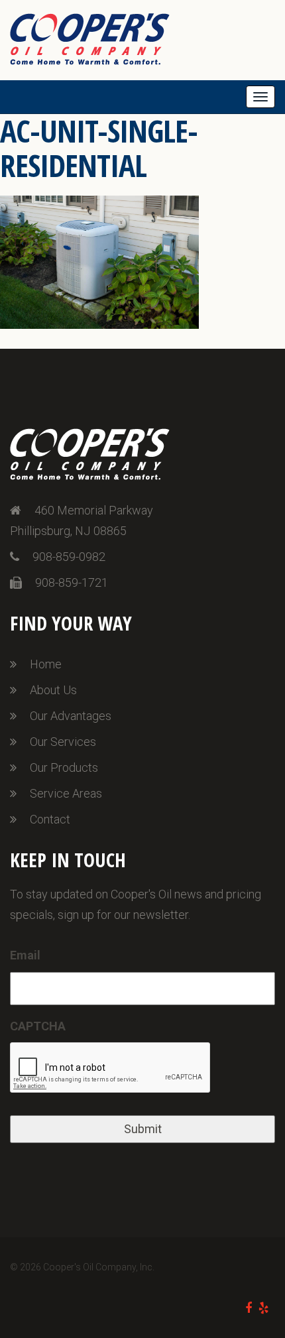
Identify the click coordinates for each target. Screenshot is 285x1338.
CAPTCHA (38, 1026)
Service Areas (66, 793)
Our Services (63, 742)
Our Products (64, 767)
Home (46, 664)
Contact (50, 819)
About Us (53, 690)
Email (25, 955)
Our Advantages (70, 716)
